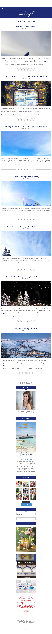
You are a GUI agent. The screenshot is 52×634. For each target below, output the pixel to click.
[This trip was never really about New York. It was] (26, 491)
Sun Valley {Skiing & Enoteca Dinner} (26, 177)
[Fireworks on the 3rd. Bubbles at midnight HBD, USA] (33, 484)
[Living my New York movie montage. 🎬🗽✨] (26, 497)
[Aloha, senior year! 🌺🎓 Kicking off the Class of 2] (19, 484)
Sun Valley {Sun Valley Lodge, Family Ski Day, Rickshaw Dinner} (26, 127)
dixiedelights (5, 64)
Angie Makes (26, 628)
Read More (44, 61)
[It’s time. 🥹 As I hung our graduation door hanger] (26, 484)
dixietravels (21, 64)
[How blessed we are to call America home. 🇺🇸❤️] (19, 491)
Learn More (28, 414)
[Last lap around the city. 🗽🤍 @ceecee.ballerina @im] (19, 497)
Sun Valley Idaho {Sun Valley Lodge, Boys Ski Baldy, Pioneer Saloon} (26, 227)
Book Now (25, 473)
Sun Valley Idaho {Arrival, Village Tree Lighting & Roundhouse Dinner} (26, 277)
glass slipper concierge (28, 64)
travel (14, 64)
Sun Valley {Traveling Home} (26, 26)
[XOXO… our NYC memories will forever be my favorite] (33, 491)
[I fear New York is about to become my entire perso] (33, 497)
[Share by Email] (24, 69)
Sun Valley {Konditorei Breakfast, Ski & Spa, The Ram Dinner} (26, 76)
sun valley (36, 64)
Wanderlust (40, 64)
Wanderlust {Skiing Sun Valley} (26, 329)
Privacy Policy (33, 628)
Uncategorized (16, 368)
